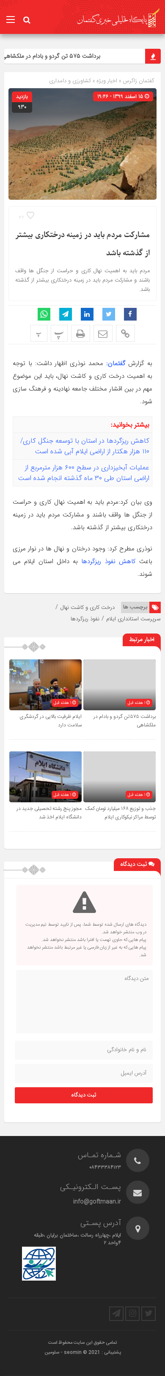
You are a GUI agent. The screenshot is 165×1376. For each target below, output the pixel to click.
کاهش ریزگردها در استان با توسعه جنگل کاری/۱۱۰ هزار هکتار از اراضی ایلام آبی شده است (84, 446)
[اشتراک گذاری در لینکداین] (87, 314)
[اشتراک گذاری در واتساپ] (44, 314)
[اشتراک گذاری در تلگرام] (65, 314)
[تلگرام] (116, 1313)
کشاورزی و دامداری (70, 80)
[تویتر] (148, 1313)
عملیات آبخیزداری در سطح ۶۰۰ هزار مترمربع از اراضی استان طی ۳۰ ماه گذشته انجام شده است (83, 472)
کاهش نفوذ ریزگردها (108, 561)
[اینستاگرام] (132, 1313)
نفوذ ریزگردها (85, 618)
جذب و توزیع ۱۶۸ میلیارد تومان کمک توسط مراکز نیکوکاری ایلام (120, 812)
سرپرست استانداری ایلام (133, 618)
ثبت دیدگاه (83, 1095)
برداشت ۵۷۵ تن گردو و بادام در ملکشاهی (56, 56)
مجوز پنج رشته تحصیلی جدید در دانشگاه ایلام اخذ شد (49, 812)
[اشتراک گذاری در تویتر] (108, 314)
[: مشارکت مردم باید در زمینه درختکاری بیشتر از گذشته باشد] (103, 333)
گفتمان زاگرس (137, 80)
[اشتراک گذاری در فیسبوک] (130, 314)
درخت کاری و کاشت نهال (87, 607)
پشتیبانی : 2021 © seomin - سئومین (82, 1352)
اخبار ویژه (106, 80)
